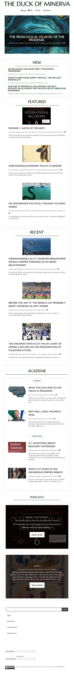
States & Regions (52, 354)
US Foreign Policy (40, 74)
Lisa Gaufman (14, 170)
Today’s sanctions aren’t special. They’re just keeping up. (34, 78)
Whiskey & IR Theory (55, 132)
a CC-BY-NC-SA (57, 666)
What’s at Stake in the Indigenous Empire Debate (45, 470)
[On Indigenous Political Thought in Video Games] (36, 192)
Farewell (37, 566)
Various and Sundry (56, 43)
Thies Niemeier (14, 83)
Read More (37, 535)
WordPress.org (11, 633)
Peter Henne (13, 74)
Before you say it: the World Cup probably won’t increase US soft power (37, 304)
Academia (42, 43)
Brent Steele (23, 569)
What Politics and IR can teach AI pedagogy (45, 389)
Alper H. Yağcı (14, 93)
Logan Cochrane (35, 450)
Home (25, 10)
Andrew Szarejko (19, 43)
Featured (48, 43)
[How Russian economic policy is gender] (36, 154)
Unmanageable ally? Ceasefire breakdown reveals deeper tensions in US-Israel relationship (37, 262)
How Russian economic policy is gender (35, 165)
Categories (20, 656)
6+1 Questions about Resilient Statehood (42, 444)
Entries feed (11, 621)
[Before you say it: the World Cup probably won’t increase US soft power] (36, 291)
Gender (44, 170)
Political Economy (42, 83)
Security (59, 93)
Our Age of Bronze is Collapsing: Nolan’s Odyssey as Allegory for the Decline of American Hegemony (37, 88)
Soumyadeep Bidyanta (17, 269)
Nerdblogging (41, 93)
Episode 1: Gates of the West (27, 128)
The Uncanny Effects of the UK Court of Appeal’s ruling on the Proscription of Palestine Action (35, 347)
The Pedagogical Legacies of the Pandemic (37, 38)
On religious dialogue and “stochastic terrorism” (31, 70)
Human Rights (42, 354)
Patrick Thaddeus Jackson (18, 132)
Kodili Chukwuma (15, 354)
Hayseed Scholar (45, 569)
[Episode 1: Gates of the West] (36, 116)
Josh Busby (33, 419)
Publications (47, 210)
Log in (9, 615)
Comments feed (12, 627)
